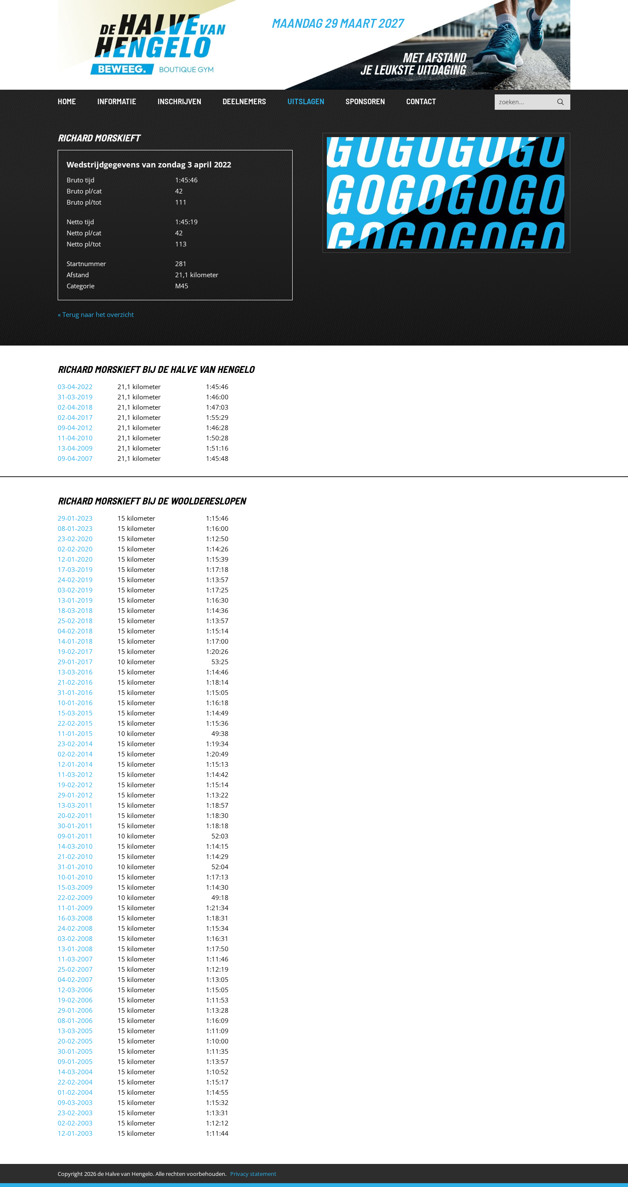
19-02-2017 (75, 651)
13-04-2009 (75, 448)
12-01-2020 (75, 559)
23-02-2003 (75, 1112)
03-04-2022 (75, 386)
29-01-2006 (75, 1010)
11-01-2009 (75, 907)
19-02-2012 (75, 784)
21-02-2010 (75, 856)
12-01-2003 (75, 1133)
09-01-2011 (75, 836)
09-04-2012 (75, 427)
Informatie (116, 101)
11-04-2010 (75, 438)
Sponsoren (365, 101)
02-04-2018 (75, 407)
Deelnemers (244, 101)
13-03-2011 (75, 805)
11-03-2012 (75, 774)
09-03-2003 (75, 1102)
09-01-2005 (75, 1061)
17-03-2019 (75, 569)
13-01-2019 (75, 600)
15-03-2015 (75, 713)
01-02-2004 (75, 1092)
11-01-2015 (75, 733)
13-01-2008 (75, 948)
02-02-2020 (75, 549)
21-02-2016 (75, 682)
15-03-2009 (75, 887)
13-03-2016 (75, 672)
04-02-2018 (75, 631)
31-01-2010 (75, 866)
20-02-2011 (75, 815)
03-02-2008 (75, 938)
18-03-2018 (75, 610)
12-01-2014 (75, 764)
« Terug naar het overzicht (96, 314)
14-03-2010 (75, 846)
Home (67, 101)
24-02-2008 (75, 928)
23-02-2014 (75, 743)
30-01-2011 (75, 825)
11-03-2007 (75, 959)
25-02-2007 (75, 969)
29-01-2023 (75, 518)
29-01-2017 (75, 661)
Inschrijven (179, 101)
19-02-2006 (75, 1000)
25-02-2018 (75, 620)
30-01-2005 (75, 1051)
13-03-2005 (75, 1030)
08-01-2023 (75, 528)
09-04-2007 (75, 458)
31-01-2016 (75, 692)
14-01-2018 (75, 641)
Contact (421, 101)
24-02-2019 (75, 579)
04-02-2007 (75, 979)
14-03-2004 (75, 1071)
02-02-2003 (75, 1123)
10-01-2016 (75, 702)
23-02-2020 (75, 538)
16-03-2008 (75, 918)
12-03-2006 (75, 989)
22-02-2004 (75, 1082)
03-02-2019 (75, 590)
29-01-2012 (75, 795)
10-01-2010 (75, 877)
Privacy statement (253, 1174)
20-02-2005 (75, 1041)
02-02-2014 (75, 754)
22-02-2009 (75, 897)
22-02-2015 (75, 723)
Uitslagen (306, 101)
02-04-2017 (75, 417)
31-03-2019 (75, 397)
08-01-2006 (75, 1020)
